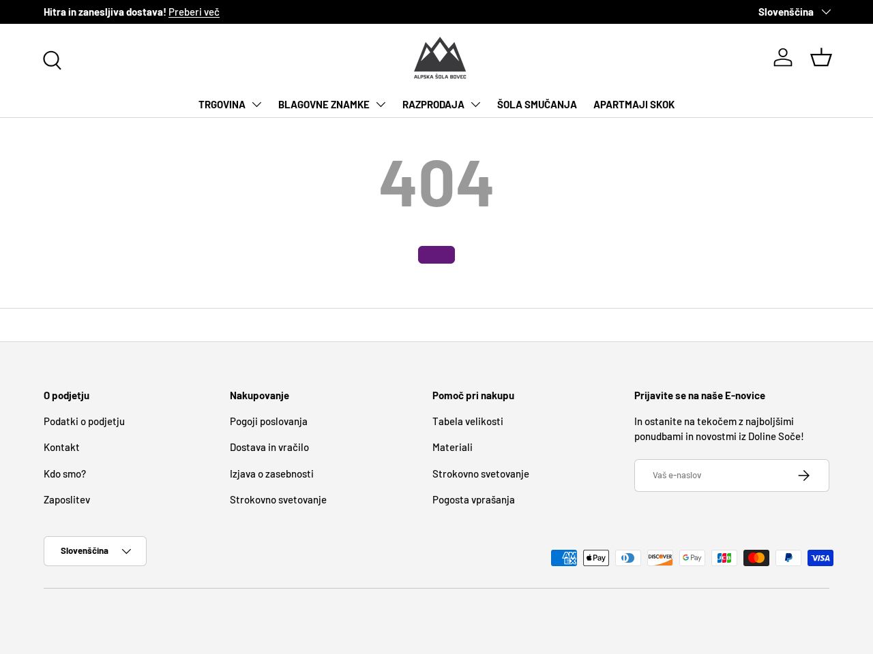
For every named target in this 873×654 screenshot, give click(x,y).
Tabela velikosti (467, 421)
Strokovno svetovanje (278, 499)
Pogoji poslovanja (269, 421)
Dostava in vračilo (269, 447)
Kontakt (62, 447)
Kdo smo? (65, 473)
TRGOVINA (222, 104)
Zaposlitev (67, 499)
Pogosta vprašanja (473, 499)
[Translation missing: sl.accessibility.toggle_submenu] (256, 104)
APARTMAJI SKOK (634, 104)
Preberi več (194, 11)
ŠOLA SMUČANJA (537, 104)
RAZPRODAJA (433, 104)
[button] (821, 57)
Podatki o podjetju (84, 421)
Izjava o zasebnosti (272, 473)
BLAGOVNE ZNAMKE (324, 104)
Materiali (452, 447)
